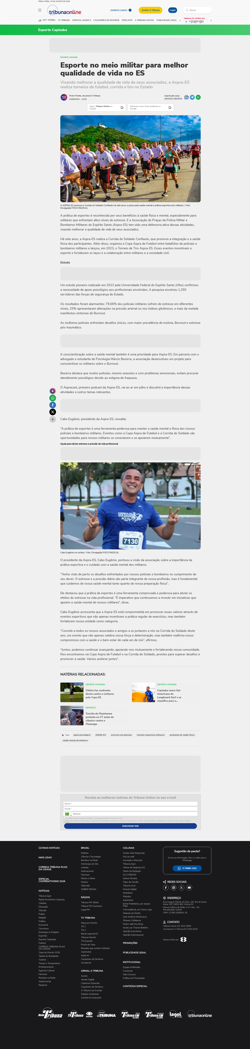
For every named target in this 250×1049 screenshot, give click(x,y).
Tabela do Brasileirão (48, 956)
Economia (43, 925)
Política (42, 921)
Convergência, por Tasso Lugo (137, 910)
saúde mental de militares (75, 741)
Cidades (42, 903)
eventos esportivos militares (151, 735)
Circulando (86, 963)
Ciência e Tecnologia (91, 857)
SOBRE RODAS (88, 889)
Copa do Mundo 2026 (49, 952)
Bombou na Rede (89, 860)
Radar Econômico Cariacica (52, 900)
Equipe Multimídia (131, 967)
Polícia (42, 914)
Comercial (127, 971)
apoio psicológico (82, 735)
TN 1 (83, 927)
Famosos (43, 974)
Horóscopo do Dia (89, 864)
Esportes (43, 936)
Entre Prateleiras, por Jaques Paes (136, 905)
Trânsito (42, 910)
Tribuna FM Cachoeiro (91, 906)
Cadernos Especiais (90, 983)
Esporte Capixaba (69, 57)
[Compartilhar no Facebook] (53, 405)
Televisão (85, 886)
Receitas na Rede (47, 978)
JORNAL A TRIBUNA (92, 970)
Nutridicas (128, 893)
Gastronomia (45, 981)
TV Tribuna (64, 20)
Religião (42, 918)
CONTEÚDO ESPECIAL (135, 986)
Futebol (42, 943)
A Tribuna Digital (144, 20)
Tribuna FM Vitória (90, 902)
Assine (84, 976)
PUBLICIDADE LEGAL (134, 952)
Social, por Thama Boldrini (135, 928)
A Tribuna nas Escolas (91, 990)
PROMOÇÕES (130, 943)
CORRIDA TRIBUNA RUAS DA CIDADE (53, 868)
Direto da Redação (132, 871)
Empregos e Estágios (49, 932)
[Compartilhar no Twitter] (53, 412)
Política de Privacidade (134, 978)
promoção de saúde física (182, 735)
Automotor (86, 952)
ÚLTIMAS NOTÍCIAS (49, 848)
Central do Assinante (91, 998)
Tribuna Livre (129, 886)
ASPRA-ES (101, 735)
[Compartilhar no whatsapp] (53, 398)
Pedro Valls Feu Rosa (133, 924)
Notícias (85, 853)
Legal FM (85, 910)
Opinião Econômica (132, 931)
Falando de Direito (131, 913)
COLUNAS (128, 848)
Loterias (85, 868)
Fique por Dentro (89, 923)
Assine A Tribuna (150, 10)
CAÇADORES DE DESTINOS (106, 20)
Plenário (127, 896)
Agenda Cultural (46, 971)
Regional (43, 985)
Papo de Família (130, 882)
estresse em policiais (121, 735)
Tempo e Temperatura (49, 963)
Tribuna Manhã (88, 937)
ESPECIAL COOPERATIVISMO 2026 (52, 880)
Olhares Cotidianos (132, 920)
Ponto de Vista (88, 945)
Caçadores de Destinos (92, 959)
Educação (43, 907)
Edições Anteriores (90, 994)
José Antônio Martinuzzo (135, 917)
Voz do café (128, 857)
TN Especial (86, 941)
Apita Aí (85, 955)
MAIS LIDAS (45, 857)
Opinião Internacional (133, 935)
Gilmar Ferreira (130, 878)
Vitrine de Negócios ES (134, 868)
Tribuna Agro (45, 896)
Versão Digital (87, 980)
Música (84, 882)
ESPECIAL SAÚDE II (81, 20)
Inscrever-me (130, 825)
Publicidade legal (167, 20)
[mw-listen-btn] (53, 391)
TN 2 (83, 930)
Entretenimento (46, 967)
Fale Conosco (129, 974)
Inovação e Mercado (132, 860)
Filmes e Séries (88, 878)
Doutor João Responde (134, 853)
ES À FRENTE (129, 875)
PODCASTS (127, 20)
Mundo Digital (129, 889)
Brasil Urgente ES (89, 934)
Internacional (87, 871)
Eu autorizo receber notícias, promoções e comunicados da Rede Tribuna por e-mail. (93, 818)
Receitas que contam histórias (95, 948)
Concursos (44, 929)
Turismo (42, 960)
